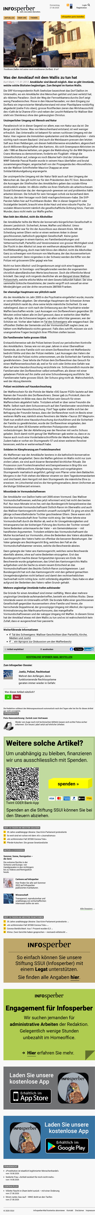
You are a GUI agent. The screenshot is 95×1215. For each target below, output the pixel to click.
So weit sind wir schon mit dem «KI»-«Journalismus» (31, 835)
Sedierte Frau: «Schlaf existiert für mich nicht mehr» (30, 1177)
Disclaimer (79, 1210)
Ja (8, 697)
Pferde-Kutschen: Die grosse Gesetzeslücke (27, 842)
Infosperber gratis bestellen (73, 16)
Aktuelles (9, 18)
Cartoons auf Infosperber (27, 879)
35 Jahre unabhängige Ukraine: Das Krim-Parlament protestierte (37, 832)
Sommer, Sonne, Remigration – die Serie (18, 857)
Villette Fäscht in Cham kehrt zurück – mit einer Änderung (32, 1190)
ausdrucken (48, 649)
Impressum (90, 1210)
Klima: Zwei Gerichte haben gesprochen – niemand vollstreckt (36, 932)
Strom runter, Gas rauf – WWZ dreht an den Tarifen (29, 1197)
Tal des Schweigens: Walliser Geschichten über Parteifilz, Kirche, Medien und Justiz (48, 636)
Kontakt (70, 1210)
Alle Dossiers (86, 908)
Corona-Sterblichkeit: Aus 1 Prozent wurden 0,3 (29, 928)
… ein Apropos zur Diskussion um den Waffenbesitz (41, 641)
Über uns (22, 18)
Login (84, 5)
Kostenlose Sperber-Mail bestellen (49, 657)
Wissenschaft (22, 894)
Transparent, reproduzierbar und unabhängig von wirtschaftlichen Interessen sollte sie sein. (31, 901)
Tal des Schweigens (55, 321)
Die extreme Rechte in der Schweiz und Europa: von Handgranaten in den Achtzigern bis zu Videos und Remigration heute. (18, 867)
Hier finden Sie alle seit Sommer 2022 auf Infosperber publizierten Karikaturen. (31, 885)
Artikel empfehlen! (15, 649)
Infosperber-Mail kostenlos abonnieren (49, 1210)
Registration (81, 7)
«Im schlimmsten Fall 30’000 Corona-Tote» (26, 839)
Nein (17, 697)
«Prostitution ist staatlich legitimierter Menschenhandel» (32, 1170)
